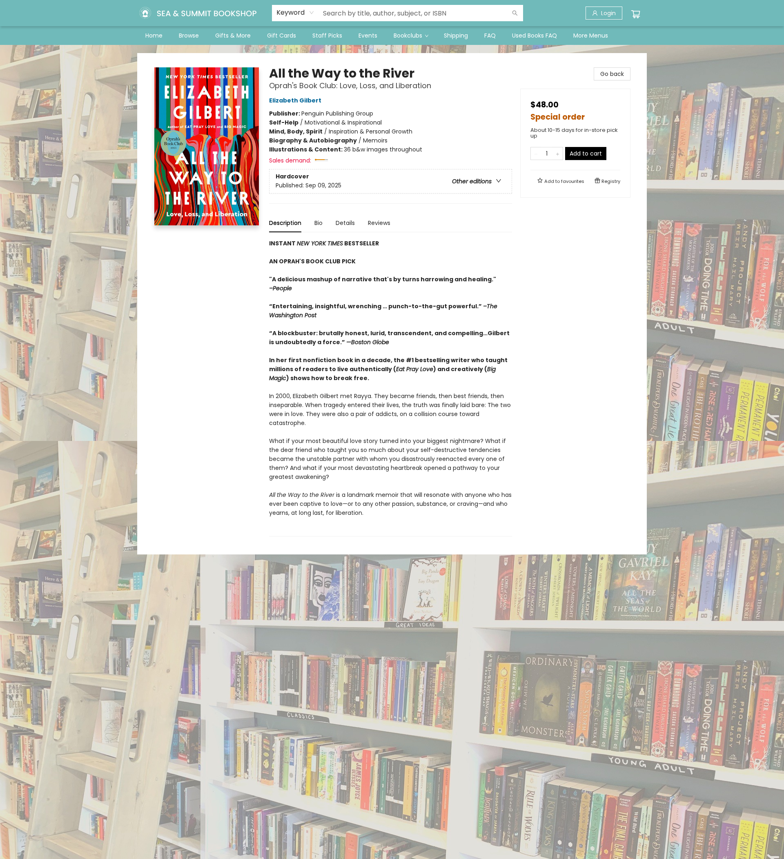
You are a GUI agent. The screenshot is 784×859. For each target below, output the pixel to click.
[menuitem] (154, 35)
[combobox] (295, 12)
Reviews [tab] (379, 223)
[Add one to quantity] (557, 153)
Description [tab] (285, 223)
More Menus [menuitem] (590, 35)
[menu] (392, 35)
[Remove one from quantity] (536, 153)
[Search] (515, 13)
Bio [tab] (318, 223)
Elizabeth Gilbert (295, 100)
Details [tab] (345, 223)
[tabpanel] (390, 387)
